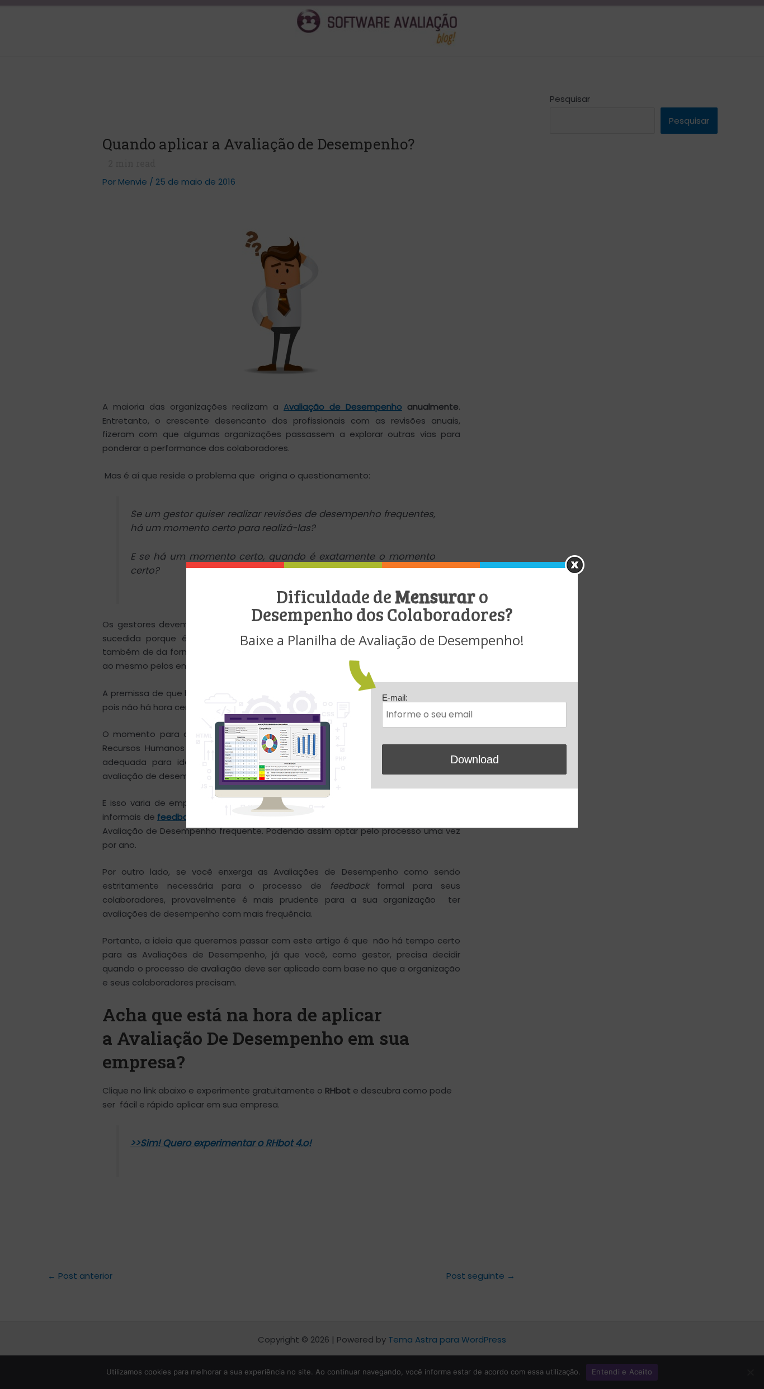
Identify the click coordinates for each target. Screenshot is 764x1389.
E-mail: (395, 697)
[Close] (574, 565)
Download (474, 759)
